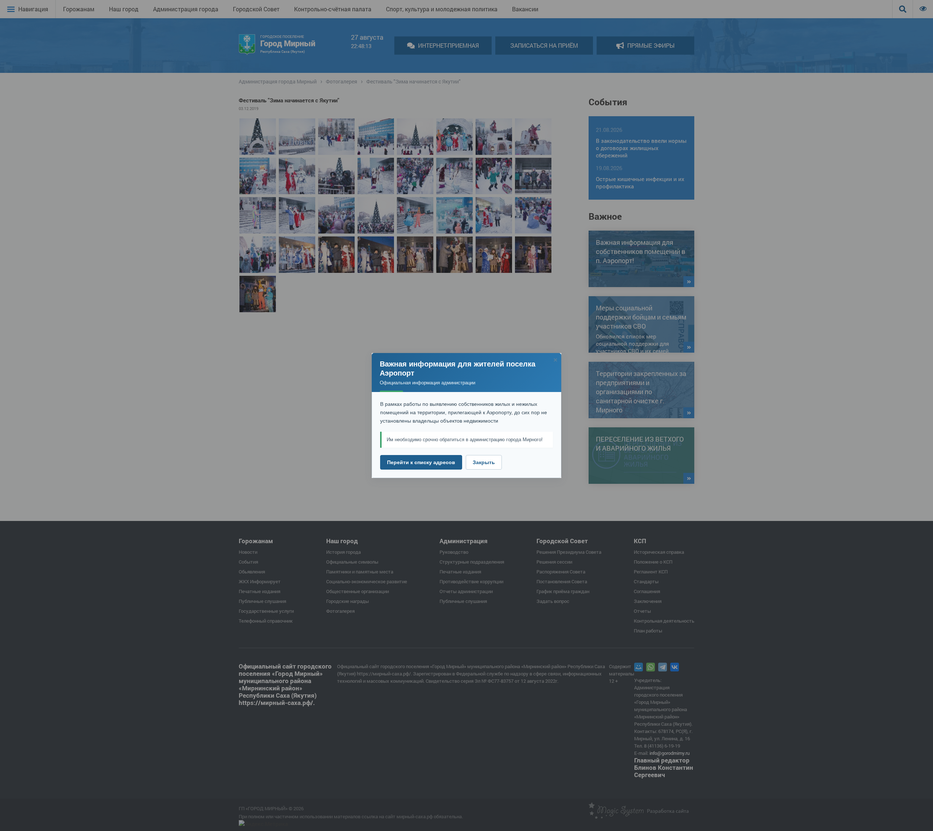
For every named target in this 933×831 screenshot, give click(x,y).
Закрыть (484, 462)
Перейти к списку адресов (421, 462)
